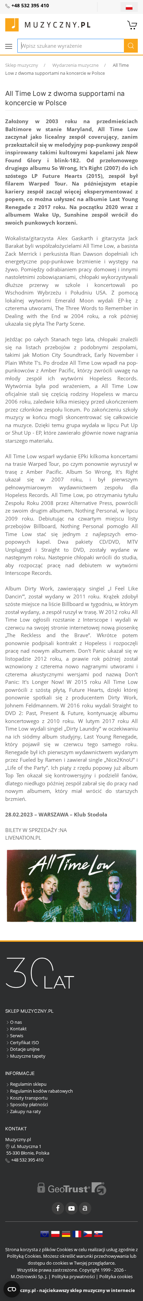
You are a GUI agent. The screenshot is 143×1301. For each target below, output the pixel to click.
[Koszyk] (132, 24)
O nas (16, 1022)
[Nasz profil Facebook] (58, 1208)
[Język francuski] (77, 1233)
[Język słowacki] (98, 1233)
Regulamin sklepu (28, 1084)
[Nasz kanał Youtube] (71, 1208)
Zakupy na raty (25, 1111)
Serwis (16, 1035)
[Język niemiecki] (66, 1233)
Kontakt (18, 1029)
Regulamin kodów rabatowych (41, 1091)
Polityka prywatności (73, 1276)
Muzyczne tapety (27, 1056)
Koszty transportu (29, 1098)
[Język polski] (55, 1233)
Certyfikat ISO (24, 1042)
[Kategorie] (8, 46)
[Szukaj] (131, 46)
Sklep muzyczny (21, 65)
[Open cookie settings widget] (11, 1289)
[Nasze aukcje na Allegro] (85, 1208)
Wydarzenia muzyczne (75, 65)
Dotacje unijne (25, 1049)
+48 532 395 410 (26, 1160)
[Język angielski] (44, 1233)
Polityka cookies (116, 1276)
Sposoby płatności (29, 1104)
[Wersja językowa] (129, 7)
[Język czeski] (87, 1233)
